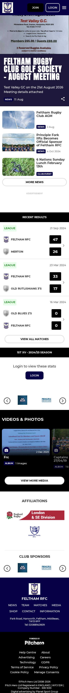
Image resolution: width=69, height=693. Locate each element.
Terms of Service (22, 667)
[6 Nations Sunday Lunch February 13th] (18, 167)
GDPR (45, 662)
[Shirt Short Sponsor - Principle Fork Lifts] (46, 400)
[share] (63, 99)
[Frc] (26, 442)
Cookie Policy (19, 672)
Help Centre (27, 652)
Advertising (27, 657)
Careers (45, 657)
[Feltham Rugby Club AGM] (18, 120)
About (45, 652)
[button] (63, 99)
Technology (28, 662)
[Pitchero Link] (34, 644)
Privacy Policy (48, 667)
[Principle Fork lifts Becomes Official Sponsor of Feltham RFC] (18, 142)
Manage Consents (46, 672)
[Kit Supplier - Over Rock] (23, 400)
